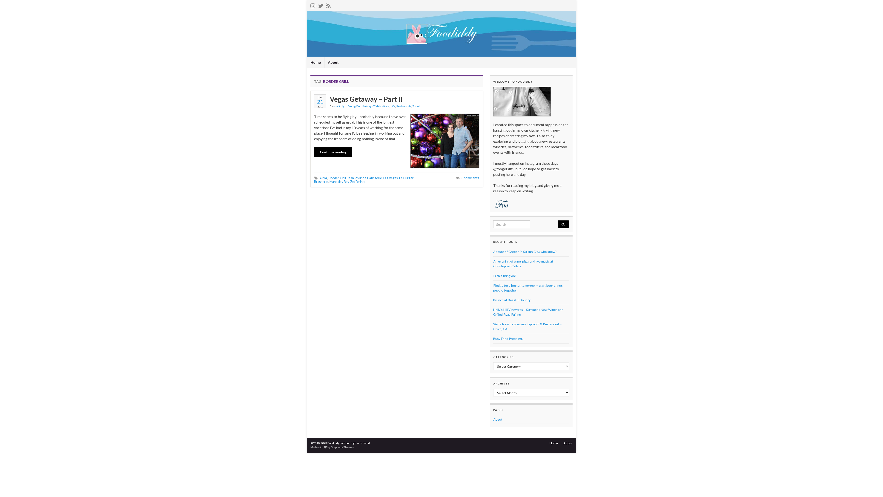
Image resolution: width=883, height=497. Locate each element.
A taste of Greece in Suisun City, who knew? (525, 252)
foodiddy (338, 106)
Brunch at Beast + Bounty (511, 300)
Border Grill (337, 178)
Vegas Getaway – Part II (366, 99)
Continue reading (333, 152)
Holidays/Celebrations (376, 106)
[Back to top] (872, 486)
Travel (416, 106)
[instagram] (312, 5)
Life (393, 106)
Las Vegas (390, 178)
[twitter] (320, 5)
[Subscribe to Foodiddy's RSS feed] (328, 5)
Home (315, 62)
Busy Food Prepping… (508, 339)
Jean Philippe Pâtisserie (364, 178)
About (333, 62)
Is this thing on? (504, 276)
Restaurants (403, 106)
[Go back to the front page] (441, 34)
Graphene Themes (342, 447)
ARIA (323, 178)
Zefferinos (358, 182)
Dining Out (354, 106)
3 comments (470, 178)
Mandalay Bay (339, 182)
